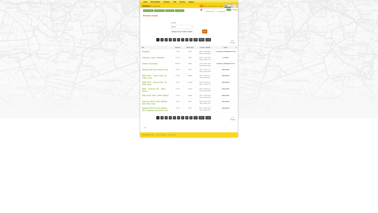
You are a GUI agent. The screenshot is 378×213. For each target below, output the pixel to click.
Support (191, 2)
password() (221, 11)
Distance (177, 47)
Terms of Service (161, 135)
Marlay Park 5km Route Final (155, 70)
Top (145, 127)
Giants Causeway (150, 64)
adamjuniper (226, 69)
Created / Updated (205, 47)
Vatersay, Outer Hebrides (153, 58)
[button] (193, 26)
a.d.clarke (226, 57)
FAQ (174, 2)
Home (145, 2)
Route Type (190, 47)
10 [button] (232, 40)
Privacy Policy (171, 135)
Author (226, 47)
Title (142, 47)
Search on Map (148, 10)
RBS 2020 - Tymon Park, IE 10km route (154, 77)
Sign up (235, 9)
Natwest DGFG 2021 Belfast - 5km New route (155, 102)
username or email (209, 11)
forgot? (223, 11)
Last (208, 40)
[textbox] (181, 26)
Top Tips (182, 2)
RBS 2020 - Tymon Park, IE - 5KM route (155, 83)
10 (196, 40)
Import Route (169, 10)
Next (201, 40)
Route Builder (155, 2)
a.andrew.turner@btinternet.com (226, 51)
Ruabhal (145, 51)
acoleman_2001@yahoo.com (225, 63)
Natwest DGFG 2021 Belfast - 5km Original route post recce (155, 109)
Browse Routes (159, 10)
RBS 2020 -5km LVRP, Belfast (155, 95)
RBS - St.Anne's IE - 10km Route (154, 90)
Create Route (179, 10)
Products (167, 2)
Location (173, 23)
